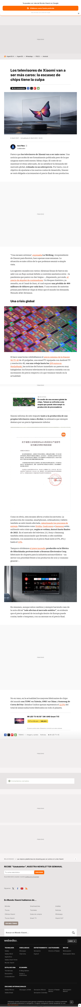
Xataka (7, 951)
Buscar (73, 932)
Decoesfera (8, 973)
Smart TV (33, 918)
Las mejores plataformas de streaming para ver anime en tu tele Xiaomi (40, 859)
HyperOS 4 (10, 56)
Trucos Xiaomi (9, 918)
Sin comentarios (19, 88)
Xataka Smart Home (11, 960)
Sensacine (37, 951)
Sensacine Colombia (40, 992)
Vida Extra (22, 954)
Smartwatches (35, 906)
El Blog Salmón (24, 970)
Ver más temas (11, 923)
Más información (13, 1005)
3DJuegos (22, 951)
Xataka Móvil (9, 954)
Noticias (43, 735)
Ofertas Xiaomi (10, 914)
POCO (38, 56)
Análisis (58, 906)
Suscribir (39, 872)
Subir (70, 941)
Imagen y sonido (32, 735)
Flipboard (35, 88)
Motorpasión (67, 951)
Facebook (28, 88)
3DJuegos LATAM (25, 989)
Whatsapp (59, 914)
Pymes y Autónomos (23, 974)
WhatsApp (29, 56)
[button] (22, 145)
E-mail (38, 88)
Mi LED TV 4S (54, 735)
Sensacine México (40, 989)
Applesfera (8, 957)
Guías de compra (36, 914)
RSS (26, 888)
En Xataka (43, 397)
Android (45, 56)
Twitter (31, 88)
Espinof (36, 954)
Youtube (22, 888)
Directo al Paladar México (54, 990)
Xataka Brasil (9, 992)
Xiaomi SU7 (59, 918)
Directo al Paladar (54, 951)
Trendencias (9, 970)
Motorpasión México (67, 990)
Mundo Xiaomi (9, 962)
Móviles (7, 906)
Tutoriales (33, 910)
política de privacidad (32, 877)
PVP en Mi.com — (37, 721)
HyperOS (20, 56)
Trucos (7, 910)
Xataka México (9, 989)
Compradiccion (10, 976)
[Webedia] (10, 940)
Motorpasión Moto (69, 954)
